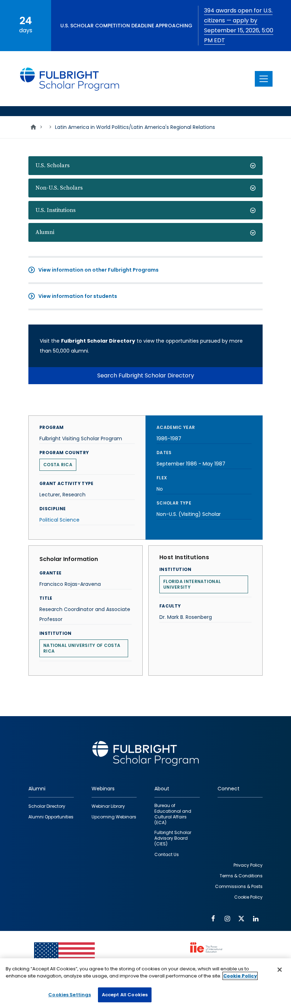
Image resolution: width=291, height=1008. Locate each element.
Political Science (59, 519)
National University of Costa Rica (81, 648)
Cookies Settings (69, 994)
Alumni (44, 232)
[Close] (279, 969)
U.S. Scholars (52, 165)
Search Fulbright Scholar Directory (145, 375)
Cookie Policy (240, 975)
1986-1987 (169, 438)
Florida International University (192, 584)
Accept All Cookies (125, 994)
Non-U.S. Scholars (59, 187)
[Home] (70, 78)
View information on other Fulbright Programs (98, 269)
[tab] (145, 165)
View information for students (77, 296)
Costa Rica (57, 465)
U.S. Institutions (55, 210)
